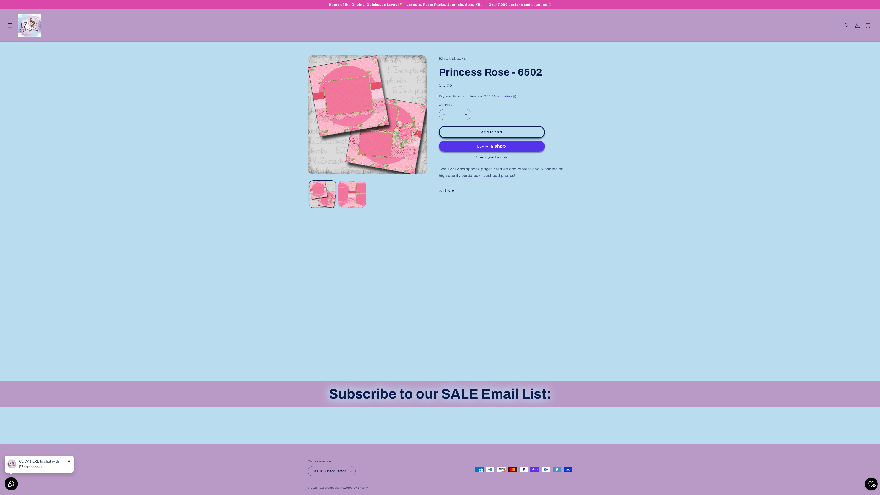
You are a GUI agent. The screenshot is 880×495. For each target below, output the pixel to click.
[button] (10, 25)
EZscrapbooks (329, 488)
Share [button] (449, 190)
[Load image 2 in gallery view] (352, 194)
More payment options (492, 157)
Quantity (445, 105)
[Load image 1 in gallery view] (322, 194)
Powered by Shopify (354, 488)
